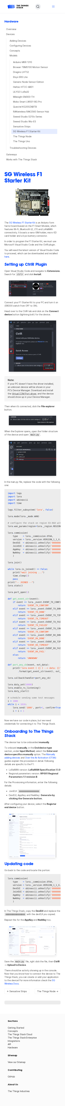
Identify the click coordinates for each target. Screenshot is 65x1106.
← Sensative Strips (17, 991)
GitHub (11, 1076)
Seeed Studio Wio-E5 (24, 121)
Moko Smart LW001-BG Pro (27, 101)
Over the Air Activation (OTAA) (40, 757)
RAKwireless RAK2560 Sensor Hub (31, 111)
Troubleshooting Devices (23, 148)
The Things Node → (47, 991)
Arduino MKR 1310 (22, 62)
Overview (11, 29)
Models (13, 55)
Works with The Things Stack (21, 159)
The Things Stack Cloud (20, 1034)
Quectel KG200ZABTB (25, 106)
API (9, 1044)
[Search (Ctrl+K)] (38, 6)
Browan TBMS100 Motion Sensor (30, 67)
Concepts (15, 50)
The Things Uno (21, 141)
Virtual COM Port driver (24, 393)
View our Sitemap (17, 1062)
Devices (10, 34)
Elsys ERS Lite (20, 77)
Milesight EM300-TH (23, 96)
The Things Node (22, 136)
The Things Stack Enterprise (22, 1037)
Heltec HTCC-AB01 (23, 87)
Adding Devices (18, 40)
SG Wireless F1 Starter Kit (26, 131)
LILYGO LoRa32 (21, 91)
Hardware (13, 1047)
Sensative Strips (21, 126)
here (6, 256)
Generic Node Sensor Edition (28, 82)
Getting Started (16, 1027)
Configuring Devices (20, 45)
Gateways (11, 154)
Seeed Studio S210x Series (27, 116)
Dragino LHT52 (21, 72)
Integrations (14, 1041)
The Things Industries (19, 1091)
